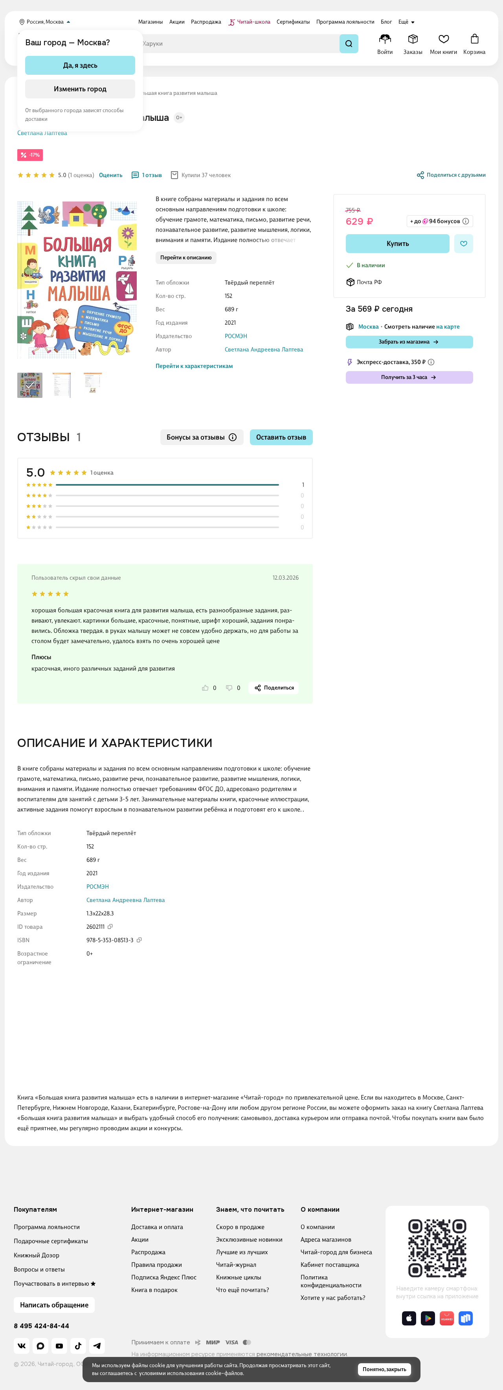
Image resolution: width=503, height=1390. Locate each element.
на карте (448, 326)
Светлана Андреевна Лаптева (264, 349)
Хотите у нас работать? (333, 1297)
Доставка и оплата (157, 1227)
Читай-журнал (236, 1264)
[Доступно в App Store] (409, 1318)
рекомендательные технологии (302, 1354)
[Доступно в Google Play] (428, 1318)
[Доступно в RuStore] (466, 1318)
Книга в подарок (154, 1290)
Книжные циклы (238, 1277)
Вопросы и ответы (39, 1269)
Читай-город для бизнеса (336, 1252)
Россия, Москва (45, 21)
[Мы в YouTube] (59, 1346)
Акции (140, 1239)
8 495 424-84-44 (41, 1326)
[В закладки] (463, 243)
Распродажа (148, 1252)
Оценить (111, 175)
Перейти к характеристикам (194, 366)
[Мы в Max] (40, 1346)
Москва (368, 326)
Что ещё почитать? (242, 1290)
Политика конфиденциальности (331, 1281)
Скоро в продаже (240, 1227)
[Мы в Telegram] (97, 1346)
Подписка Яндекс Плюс (163, 1277)
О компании (318, 1227)
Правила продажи (156, 1264)
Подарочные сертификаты (51, 1241)
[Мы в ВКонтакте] (21, 1346)
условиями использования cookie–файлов (191, 1373)
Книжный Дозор (36, 1255)
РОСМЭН (236, 336)
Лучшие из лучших (242, 1252)
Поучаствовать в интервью (51, 1283)
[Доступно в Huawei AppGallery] (447, 1318)
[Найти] (349, 43)
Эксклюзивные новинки (249, 1239)
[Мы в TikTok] (78, 1346)
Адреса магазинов (326, 1239)
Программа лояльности (47, 1227)
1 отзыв (152, 175)
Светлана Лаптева (42, 133)
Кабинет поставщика (330, 1264)
